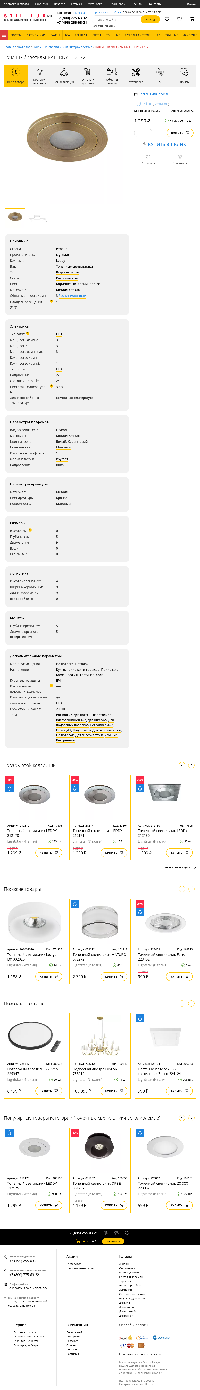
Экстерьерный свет (131, 1285)
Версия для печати (155, 94)
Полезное (72, 1349)
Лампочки (125, 1289)
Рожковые (64, 715)
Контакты (154, 4)
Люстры (124, 1264)
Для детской (126, 1307)
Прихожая (109, 669)
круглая (62, 459)
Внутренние (65, 740)
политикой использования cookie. (141, 1373)
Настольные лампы (131, 1277)
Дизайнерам (116, 4)
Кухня (60, 669)
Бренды (137, 4)
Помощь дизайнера (26, 1345)
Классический (67, 278)
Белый (83, 284)
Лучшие (111, 735)
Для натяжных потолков (92, 715)
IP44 (59, 680)
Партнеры (72, 1354)
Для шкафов (97, 720)
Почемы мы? (74, 1332)
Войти (191, 4)
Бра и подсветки (129, 1272)
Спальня (72, 675)
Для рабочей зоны (106, 730)
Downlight (63, 730)
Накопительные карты (80, 1268)
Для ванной (126, 1315)
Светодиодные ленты (132, 1294)
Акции (72, 1256)
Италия (61, 249)
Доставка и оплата (16, 4)
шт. (86, 1241)
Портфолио (73, 1336)
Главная (10, 47)
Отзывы (76, 4)
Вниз (60, 465)
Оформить (113, 1241)
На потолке (65, 664)
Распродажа (73, 1264)
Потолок (81, 664)
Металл (62, 290)
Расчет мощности (72, 295)
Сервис (20, 1324)
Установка (95, 4)
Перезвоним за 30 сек (106, 12)
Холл (99, 675)
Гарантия (41, 4)
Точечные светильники (50, 47)
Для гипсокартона (89, 735)
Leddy (60, 260)
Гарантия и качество (26, 1341)
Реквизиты (72, 1341)
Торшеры (125, 1281)
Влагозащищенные (71, 720)
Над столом (82, 730)
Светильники (127, 1268)
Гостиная (87, 675)
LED (59, 334)
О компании (77, 1324)
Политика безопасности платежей (140, 1354)
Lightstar (62, 255)
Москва (80, 12)
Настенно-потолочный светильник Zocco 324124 (159, 1071)
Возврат (59, 4)
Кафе (60, 675)
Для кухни (125, 1302)
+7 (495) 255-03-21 (72, 22)
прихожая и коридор (83, 669)
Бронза (95, 284)
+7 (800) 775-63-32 (72, 18)
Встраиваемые (81, 47)
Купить (177, 133)
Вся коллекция (177, 867)
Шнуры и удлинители (132, 1298)
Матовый (63, 447)
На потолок (65, 735)
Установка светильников (29, 1336)
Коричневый (66, 284)
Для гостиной (127, 1311)
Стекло (74, 290)
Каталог (4, 35)
